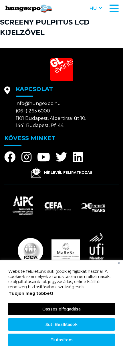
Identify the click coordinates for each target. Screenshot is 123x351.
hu (93, 8)
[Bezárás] (119, 263)
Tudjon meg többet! (31, 293)
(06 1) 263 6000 (33, 111)
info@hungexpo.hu (38, 103)
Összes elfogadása (61, 309)
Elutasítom (61, 339)
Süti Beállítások (61, 324)
